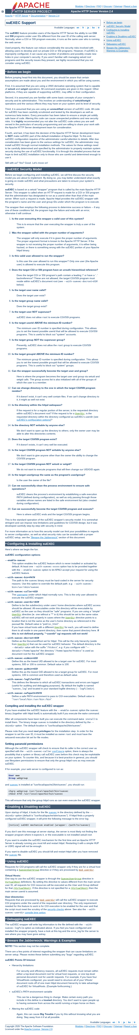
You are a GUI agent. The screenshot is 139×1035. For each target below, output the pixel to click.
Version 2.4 (53, 16)
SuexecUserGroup (29, 870)
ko (93, 27)
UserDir (80, 413)
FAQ (99, 6)
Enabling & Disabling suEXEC (121, 36)
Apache (9, 16)
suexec (14, 784)
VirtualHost (12, 882)
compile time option (35, 912)
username (22, 594)
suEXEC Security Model (118, 26)
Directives (90, 6)
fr (83, 27)
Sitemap (118, 6)
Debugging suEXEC (116, 44)
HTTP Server (21, 16)
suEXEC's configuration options (33, 419)
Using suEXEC (113, 40)
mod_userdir (86, 870)
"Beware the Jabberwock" (44, 537)
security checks (55, 909)
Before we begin (114, 22)
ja (88, 27)
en (78, 27)
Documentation (38, 16)
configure (58, 751)
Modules (79, 6)
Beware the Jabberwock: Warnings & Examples (118, 49)
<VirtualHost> (22, 888)
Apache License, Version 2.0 (38, 1029)
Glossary (107, 6)
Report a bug (130, 6)
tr (98, 27)
